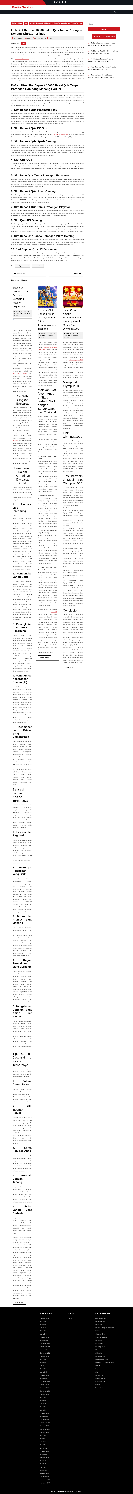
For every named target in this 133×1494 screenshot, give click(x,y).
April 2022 (43, 1467)
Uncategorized (100, 1381)
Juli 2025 (43, 1359)
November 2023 (45, 1423)
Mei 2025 (43, 1366)
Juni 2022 (43, 1464)
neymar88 (54, 612)
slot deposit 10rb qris (22, 266)
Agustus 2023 (44, 1432)
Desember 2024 (45, 1381)
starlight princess (100, 1378)
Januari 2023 (44, 1454)
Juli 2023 (43, 1435)
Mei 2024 (43, 1404)
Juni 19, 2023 (18, 38)
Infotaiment (98, 1340)
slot (26, 23)
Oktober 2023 (44, 1426)
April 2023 (43, 1445)
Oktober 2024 (44, 1388)
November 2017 (45, 1483)
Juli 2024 (43, 1397)
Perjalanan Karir (100, 1356)
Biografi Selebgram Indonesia (104, 1327)
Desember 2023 (45, 1419)
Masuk (70, 1318)
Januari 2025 (44, 1378)
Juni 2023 (43, 1438)
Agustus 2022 (44, 1457)
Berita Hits (98, 1324)
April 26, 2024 (70, 333)
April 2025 (43, 1369)
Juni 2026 (43, 1324)
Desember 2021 (45, 1476)
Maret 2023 (43, 1448)
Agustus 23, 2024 (46, 333)
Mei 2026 (43, 1327)
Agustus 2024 (44, 1394)
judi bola (15, 440)
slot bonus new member (60, 134)
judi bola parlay (20, 373)
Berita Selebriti (23, 7)
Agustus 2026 (44, 1318)
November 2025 (45, 1347)
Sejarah (97, 1369)
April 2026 (43, 1331)
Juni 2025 (43, 1362)
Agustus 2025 (44, 1356)
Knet (28, 38)
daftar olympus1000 (76, 360)
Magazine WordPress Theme (61, 1491)
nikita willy (98, 1353)
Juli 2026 (43, 1321)
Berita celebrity (100, 1321)
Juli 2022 (43, 1461)
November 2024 (45, 1385)
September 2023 (45, 1429)
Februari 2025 (44, 1375)
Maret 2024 (43, 1410)
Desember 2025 (45, 1343)
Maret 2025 (43, 1372)
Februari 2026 (44, 1337)
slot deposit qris (38, 266)
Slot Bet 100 (99, 1375)
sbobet (97, 1366)
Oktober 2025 (44, 1350)
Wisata (97, 1385)
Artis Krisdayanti (100, 1318)
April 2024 (43, 1407)
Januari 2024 (44, 1416)
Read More (20, 1303)
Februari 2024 (44, 1413)
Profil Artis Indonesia (101, 1359)
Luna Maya (99, 1343)
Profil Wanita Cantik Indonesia (104, 1362)
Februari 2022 (44, 1473)
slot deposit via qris (22, 59)
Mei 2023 (43, 1442)
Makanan (98, 1350)
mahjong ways (100, 1347)
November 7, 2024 (22, 311)
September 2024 (45, 1391)
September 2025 (45, 1353)
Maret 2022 (43, 1470)
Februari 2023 (44, 1451)
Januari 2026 (44, 1340)
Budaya (97, 1331)
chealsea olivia (100, 1334)
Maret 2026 (43, 1334)
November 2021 (45, 1480)
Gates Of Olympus (101, 1337)
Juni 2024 (43, 1400)
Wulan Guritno (99, 1388)
